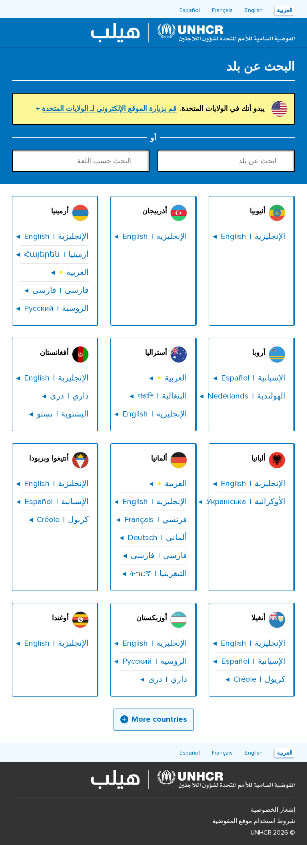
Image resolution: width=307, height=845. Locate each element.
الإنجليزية (251, 236)
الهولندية (251, 396)
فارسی (56, 290)
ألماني (153, 538)
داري (65, 396)
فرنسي (153, 520)
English (254, 10)
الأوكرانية (251, 502)
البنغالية (158, 396)
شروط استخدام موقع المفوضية (253, 821)
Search (167, 160)
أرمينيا (54, 254)
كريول (59, 520)
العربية (285, 10)
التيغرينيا (154, 574)
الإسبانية (251, 378)
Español (189, 10)
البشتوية (59, 414)
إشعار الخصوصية (273, 810)
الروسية (54, 308)
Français (222, 10)
